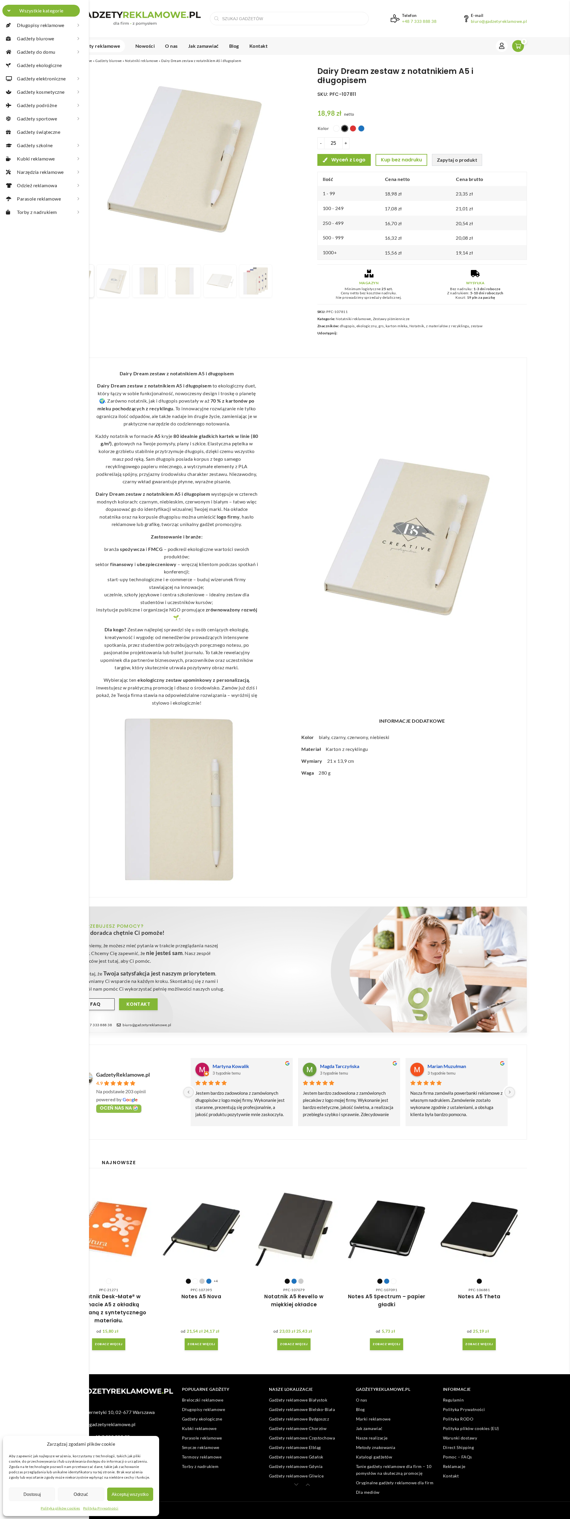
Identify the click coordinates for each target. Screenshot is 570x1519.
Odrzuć (81, 1494)
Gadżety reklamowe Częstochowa (302, 1437)
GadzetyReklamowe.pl (123, 1074)
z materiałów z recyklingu (447, 326)
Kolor (323, 128)
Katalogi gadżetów (374, 1456)
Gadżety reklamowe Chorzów (298, 1428)
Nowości (145, 46)
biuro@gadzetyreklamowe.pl (499, 21)
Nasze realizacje (372, 1437)
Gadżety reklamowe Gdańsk (296, 1456)
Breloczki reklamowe (203, 1399)
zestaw (476, 326)
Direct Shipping (458, 1447)
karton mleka (397, 326)
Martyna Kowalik (231, 1066)
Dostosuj (32, 1494)
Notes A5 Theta (479, 1296)
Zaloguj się (502, 46)
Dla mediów (368, 1491)
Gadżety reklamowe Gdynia (296, 1466)
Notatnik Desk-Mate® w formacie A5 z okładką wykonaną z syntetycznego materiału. (108, 1308)
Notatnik (416, 326)
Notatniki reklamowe (141, 61)
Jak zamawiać (203, 46)
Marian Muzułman (447, 1066)
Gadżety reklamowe (98, 46)
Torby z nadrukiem (200, 1466)
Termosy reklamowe (202, 1456)
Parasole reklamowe (202, 1437)
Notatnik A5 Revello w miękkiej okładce (294, 1300)
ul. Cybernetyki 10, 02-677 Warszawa (114, 1412)
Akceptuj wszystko (130, 1494)
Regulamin (453, 1399)
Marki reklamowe (373, 1418)
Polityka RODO (458, 1418)
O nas (171, 46)
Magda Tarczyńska (339, 1066)
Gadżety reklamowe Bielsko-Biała (302, 1409)
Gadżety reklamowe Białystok (298, 1399)
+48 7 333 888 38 (419, 21)
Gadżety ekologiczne (202, 1418)
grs (381, 326)
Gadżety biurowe (108, 61)
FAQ (95, 1004)
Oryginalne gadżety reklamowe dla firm (395, 1482)
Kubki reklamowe (199, 1428)
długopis (347, 326)
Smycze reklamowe (200, 1447)
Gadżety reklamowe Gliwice (296, 1475)
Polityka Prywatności (100, 1508)
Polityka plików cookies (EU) (471, 1428)
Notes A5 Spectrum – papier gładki (386, 1300)
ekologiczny (367, 326)
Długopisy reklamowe (203, 1409)
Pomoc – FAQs (457, 1456)
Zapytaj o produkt (457, 160)
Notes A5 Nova (201, 1296)
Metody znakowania (375, 1447)
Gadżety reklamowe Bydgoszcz (299, 1418)
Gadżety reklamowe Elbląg (295, 1447)
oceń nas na (116, 1108)
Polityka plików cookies (60, 1508)
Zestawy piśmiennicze (391, 319)
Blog (234, 46)
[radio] (336, 128)
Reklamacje (454, 1466)
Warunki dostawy (460, 1437)
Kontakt (258, 46)
